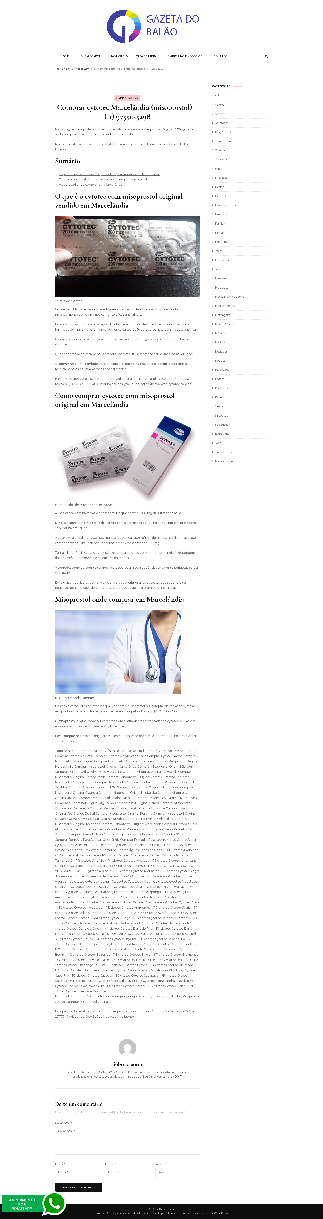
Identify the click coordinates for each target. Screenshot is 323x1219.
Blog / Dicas (223, 132)
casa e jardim (223, 141)
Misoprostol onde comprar (106, 996)
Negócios (221, 351)
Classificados (223, 159)
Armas (219, 114)
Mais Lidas (221, 287)
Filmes (219, 232)
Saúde (219, 406)
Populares (221, 388)
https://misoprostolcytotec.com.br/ (166, 384)
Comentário (64, 1123)
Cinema (220, 150)
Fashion (220, 223)
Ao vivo (219, 104)
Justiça (219, 269)
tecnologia (222, 434)
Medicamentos (127, 97)
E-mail (110, 1164)
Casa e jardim (146, 56)
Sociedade (222, 424)
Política (219, 379)
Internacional (223, 260)
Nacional (220, 342)
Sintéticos (221, 415)
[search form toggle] (266, 56)
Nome (60, 1164)
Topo (218, 443)
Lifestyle (220, 278)
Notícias (117, 56)
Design (219, 187)
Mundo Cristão (224, 324)
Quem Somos (90, 56)
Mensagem (222, 315)
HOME (65, 56)
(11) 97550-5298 (80, 384)
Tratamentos (223, 452)
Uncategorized (224, 461)
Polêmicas (222, 370)
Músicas (220, 333)
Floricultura (222, 242)
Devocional (222, 196)
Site (158, 1164)
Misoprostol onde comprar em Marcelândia (91, 184)
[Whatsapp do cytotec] (34, 1216)
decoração (221, 178)
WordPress (221, 1213)
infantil (219, 251)
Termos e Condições (107, 1213)
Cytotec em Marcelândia (73, 309)
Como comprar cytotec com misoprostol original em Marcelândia (107, 179)
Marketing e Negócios (185, 56)
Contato (220, 56)
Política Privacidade (161, 1209)
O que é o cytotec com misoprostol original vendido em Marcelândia (109, 174)
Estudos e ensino (226, 205)
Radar (219, 397)
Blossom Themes (177, 1213)
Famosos (221, 214)
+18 (217, 95)
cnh (217, 168)
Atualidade (222, 123)
